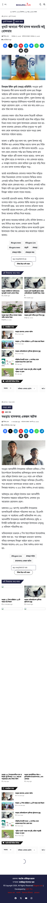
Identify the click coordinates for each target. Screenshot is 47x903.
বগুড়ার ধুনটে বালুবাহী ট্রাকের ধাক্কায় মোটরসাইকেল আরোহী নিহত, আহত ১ (34, 293)
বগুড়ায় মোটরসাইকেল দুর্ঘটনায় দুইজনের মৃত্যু (28, 351)
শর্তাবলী (18, 893)
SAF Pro (29, 889)
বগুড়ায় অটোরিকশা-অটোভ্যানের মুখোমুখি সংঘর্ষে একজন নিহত (10, 292)
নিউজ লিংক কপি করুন (23, 264)
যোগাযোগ (36, 893)
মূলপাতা (5, 16)
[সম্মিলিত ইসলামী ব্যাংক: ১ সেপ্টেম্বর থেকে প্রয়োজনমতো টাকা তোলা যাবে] (8, 363)
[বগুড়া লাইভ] (23, 4)
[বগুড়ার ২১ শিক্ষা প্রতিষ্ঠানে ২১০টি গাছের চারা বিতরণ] (8, 344)
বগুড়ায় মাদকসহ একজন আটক (24, 332)
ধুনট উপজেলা (12, 16)
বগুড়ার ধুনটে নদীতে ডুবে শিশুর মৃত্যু (34, 315)
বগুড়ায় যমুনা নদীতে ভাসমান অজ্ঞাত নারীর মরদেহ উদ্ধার (12, 316)
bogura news (15, 247)
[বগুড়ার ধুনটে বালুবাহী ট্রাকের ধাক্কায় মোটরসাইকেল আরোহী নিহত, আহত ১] (34, 283)
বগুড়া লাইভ (17, 252)
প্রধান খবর (19, 21)
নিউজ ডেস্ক (6, 36)
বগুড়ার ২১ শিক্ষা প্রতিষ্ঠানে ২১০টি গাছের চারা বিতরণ (29, 341)
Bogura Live (31, 243)
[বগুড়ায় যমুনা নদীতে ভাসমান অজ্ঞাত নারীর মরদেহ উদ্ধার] (12, 307)
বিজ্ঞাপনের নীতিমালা (27, 893)
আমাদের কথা (11, 893)
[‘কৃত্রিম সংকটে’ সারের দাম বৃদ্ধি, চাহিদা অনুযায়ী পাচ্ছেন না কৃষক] (8, 372)
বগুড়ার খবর (30, 252)
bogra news (16, 243)
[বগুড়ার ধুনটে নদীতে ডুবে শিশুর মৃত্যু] (34, 307)
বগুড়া (35, 247)
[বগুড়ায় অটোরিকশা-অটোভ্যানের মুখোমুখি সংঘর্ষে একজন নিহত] (12, 283)
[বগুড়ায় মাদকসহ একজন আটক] (8, 335)
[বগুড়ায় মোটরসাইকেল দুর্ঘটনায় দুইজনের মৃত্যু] (8, 353)
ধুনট (27, 247)
